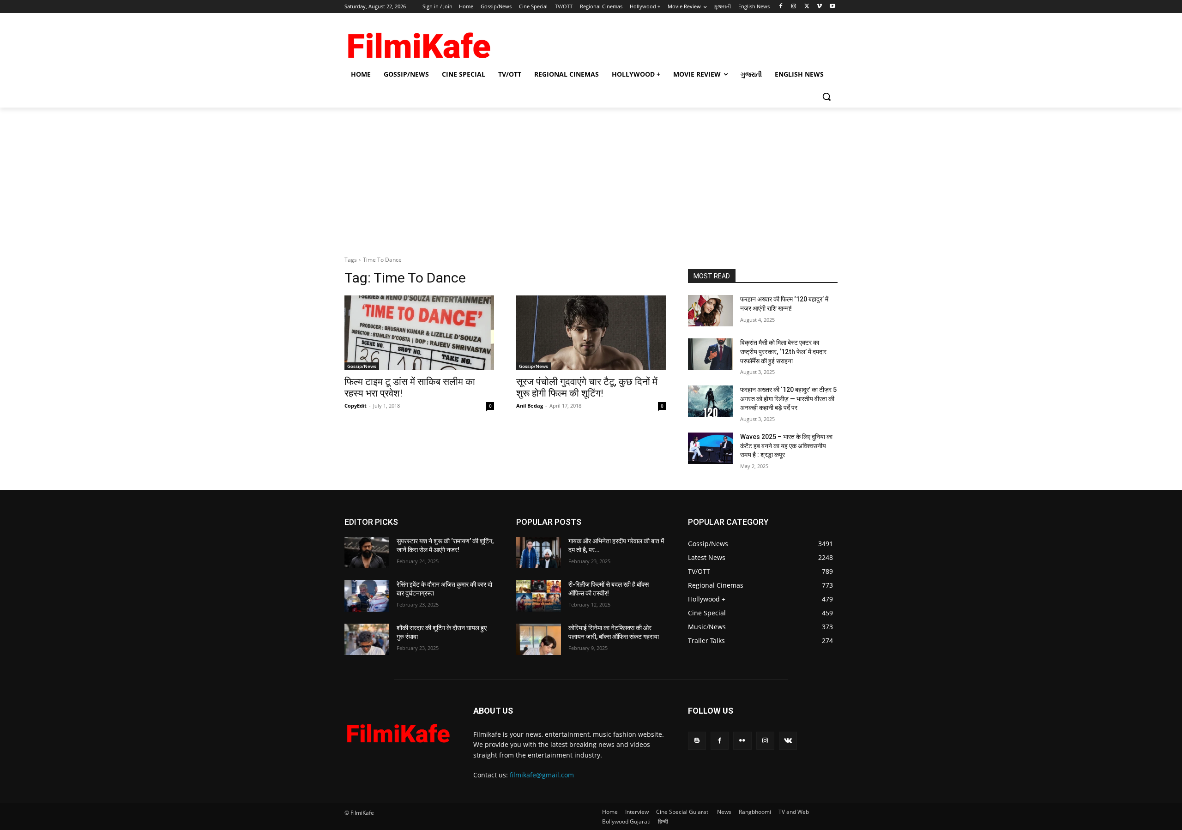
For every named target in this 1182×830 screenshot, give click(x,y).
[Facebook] (781, 6)
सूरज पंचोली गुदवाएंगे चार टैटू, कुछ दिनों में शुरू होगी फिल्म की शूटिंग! (586, 387)
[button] (826, 96)
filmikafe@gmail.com (542, 774)
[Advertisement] (591, 176)
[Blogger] (697, 741)
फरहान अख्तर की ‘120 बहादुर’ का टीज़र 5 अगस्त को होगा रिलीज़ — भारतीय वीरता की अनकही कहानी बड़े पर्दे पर (788, 398)
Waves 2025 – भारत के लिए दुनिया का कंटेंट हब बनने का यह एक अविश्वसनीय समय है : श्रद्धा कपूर (786, 445)
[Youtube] (832, 6)
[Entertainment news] (397, 731)
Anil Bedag (529, 405)
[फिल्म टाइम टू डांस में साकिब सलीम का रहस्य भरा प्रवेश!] (419, 332)
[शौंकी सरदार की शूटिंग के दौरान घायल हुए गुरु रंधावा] (366, 639)
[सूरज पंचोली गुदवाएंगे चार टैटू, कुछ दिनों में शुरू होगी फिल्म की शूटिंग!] (591, 332)
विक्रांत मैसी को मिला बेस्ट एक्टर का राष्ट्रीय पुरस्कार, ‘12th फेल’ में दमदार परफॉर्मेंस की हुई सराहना (783, 351)
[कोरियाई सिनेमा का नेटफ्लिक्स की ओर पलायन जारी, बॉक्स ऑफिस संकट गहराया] (538, 639)
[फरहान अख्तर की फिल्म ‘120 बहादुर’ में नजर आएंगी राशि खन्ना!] (710, 310)
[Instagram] (794, 6)
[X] (807, 6)
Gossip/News (361, 366)
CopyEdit (355, 405)
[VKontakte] (788, 741)
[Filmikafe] (418, 42)
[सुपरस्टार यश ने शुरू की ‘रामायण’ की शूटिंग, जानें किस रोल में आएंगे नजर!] (366, 552)
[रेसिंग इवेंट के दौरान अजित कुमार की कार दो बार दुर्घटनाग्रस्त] (366, 596)
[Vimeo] (819, 6)
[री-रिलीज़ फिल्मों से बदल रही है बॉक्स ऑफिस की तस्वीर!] (538, 596)
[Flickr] (742, 741)
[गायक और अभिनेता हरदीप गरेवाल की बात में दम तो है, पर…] (538, 552)
